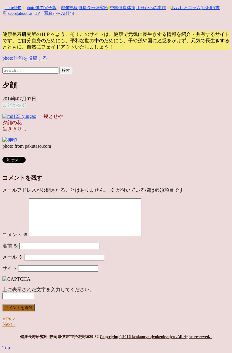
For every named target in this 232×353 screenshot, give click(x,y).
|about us (24, 13)
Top (6, 347)
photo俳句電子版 (41, 7)
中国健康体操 (122, 7)
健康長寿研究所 (93, 7)
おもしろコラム (186, 7)
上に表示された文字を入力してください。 (48, 289)
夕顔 (22, 105)
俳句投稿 (69, 7)
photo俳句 (12, 7)
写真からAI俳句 (59, 13)
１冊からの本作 (151, 7)
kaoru (12, 13)
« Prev (8, 318)
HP (37, 13)
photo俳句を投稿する (24, 58)
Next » (8, 324)
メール (12, 257)
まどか (9, 105)
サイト (9, 268)
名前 (10, 245)
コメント (15, 234)
